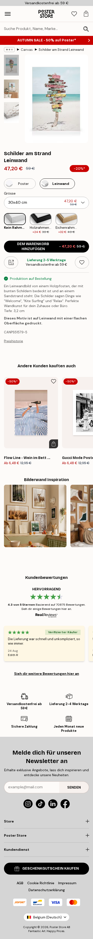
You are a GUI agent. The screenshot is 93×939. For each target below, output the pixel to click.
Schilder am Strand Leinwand (61, 50)
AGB (20, 883)
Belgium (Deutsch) (47, 917)
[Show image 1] (11, 65)
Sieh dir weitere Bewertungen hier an (46, 673)
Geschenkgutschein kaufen (50, 868)
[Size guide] (11, 262)
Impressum (67, 883)
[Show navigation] (7, 13)
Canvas (27, 50)
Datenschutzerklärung (47, 890)
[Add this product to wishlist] (82, 262)
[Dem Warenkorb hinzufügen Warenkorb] (53, 443)
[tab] (74, 14)
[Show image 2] (11, 89)
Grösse (10, 193)
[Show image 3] (11, 112)
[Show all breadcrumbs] (9, 49)
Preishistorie (13, 341)
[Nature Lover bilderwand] (35, 516)
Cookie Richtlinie (40, 883)
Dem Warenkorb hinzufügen (51, 246)
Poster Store (58, 927)
